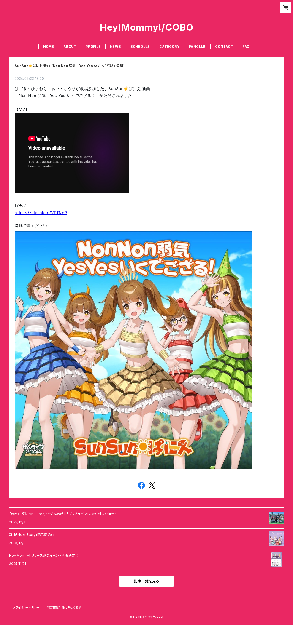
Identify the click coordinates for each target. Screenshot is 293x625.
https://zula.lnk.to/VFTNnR (41, 213)
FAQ (246, 46)
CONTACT (224, 46)
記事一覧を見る (146, 581)
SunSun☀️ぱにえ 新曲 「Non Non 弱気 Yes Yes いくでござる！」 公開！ (70, 66)
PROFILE (93, 46)
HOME (48, 46)
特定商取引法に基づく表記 (64, 607)
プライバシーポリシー (26, 607)
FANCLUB (197, 46)
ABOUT (69, 46)
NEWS (115, 46)
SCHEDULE (140, 46)
